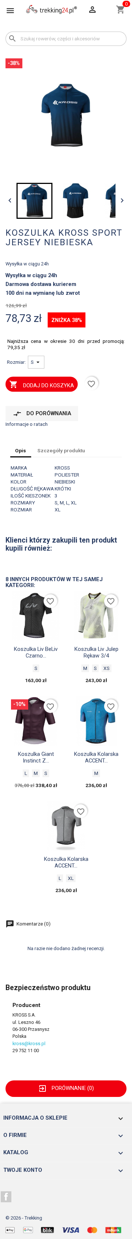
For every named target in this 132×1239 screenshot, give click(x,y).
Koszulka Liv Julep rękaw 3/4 (96, 652)
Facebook (6, 1196)
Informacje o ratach (27, 424)
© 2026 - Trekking (24, 1218)
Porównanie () (66, 1088)
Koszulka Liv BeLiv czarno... (36, 652)
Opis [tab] (20, 450)
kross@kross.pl (28, 1043)
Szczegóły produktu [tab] (61, 450)
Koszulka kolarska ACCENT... (96, 757)
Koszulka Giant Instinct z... (36, 757)
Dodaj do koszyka (41, 384)
